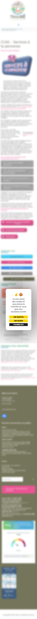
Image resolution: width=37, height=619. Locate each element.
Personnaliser (18, 325)
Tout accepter (18, 317)
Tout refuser (18, 321)
